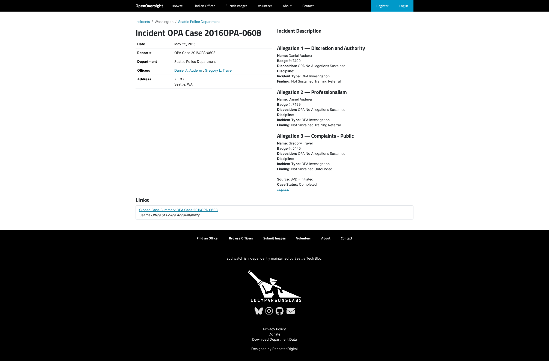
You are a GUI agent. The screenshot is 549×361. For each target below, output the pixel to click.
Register (382, 5)
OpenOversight (149, 5)
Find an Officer (204, 5)
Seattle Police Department (199, 22)
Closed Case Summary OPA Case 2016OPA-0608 (178, 210)
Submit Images (236, 5)
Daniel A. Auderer (188, 70)
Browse (177, 5)
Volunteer (265, 5)
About (287, 5)
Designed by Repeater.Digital (274, 349)
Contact (308, 5)
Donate (274, 334)
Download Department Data (274, 339)
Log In (403, 5)
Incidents (143, 22)
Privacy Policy (274, 329)
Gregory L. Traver (219, 70)
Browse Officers (241, 238)
